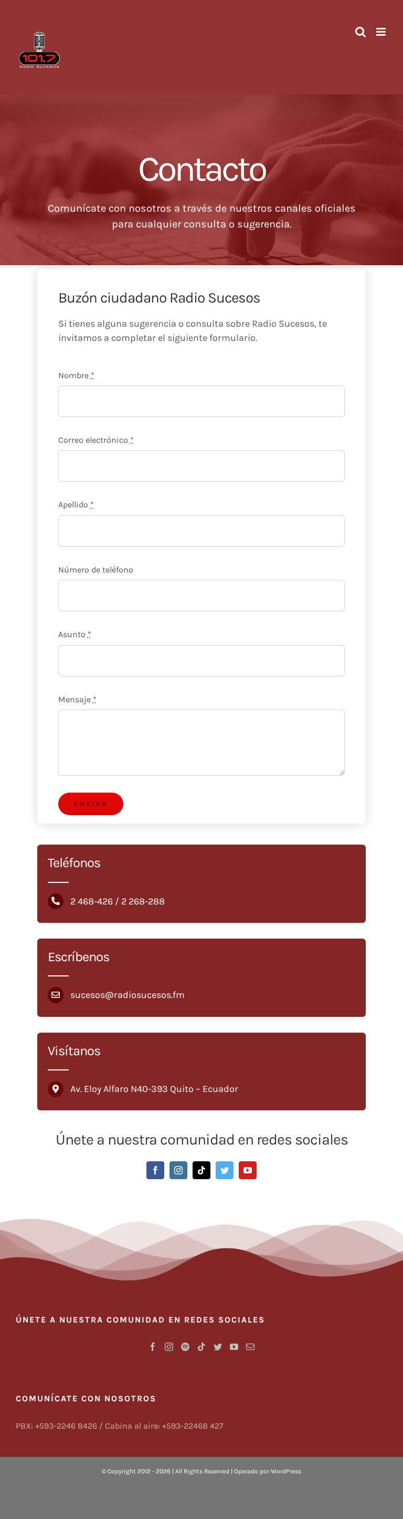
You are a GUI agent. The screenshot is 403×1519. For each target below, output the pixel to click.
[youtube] (248, 1170)
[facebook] (155, 1170)
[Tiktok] (201, 1347)
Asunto (74, 634)
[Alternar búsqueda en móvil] (360, 31)
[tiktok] (201, 1170)
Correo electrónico (96, 440)
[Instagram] (169, 1347)
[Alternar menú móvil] (381, 31)
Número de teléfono (95, 570)
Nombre (76, 375)
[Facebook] (153, 1347)
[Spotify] (185, 1347)
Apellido (76, 504)
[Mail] (250, 1347)
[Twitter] (218, 1347)
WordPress (286, 1471)
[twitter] (225, 1170)
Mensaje (77, 699)
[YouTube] (234, 1347)
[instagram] (178, 1170)
